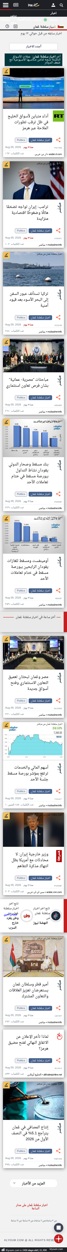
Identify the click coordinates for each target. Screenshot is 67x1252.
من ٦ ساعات (39, 1221)
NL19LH (58, 1068)
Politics (21, 140)
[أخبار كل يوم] (33, 6)
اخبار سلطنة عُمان (40, 140)
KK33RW (58, 708)
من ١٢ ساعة (28, 1221)
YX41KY (58, 799)
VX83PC (58, 238)
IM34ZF (58, 598)
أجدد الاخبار (33, 46)
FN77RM (58, 148)
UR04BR (58, 405)
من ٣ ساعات (51, 1221)
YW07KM (58, 1159)
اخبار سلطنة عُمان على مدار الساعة (31, 1207)
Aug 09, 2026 (19, 147)
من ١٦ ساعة (16, 1221)
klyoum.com (56, 1249)
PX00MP (58, 886)
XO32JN (58, 325)
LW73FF (58, 1016)
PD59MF (58, 502)
